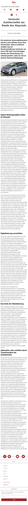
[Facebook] (10, 9)
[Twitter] (23, 9)
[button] (12, 15)
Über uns (5, 476)
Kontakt (5, 479)
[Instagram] (4, 9)
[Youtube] (17, 9)
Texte (4, 468)
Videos (5, 471)
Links (4, 473)
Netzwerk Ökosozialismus (10, 6)
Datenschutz (6, 482)
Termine (5, 466)
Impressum (5, 485)
